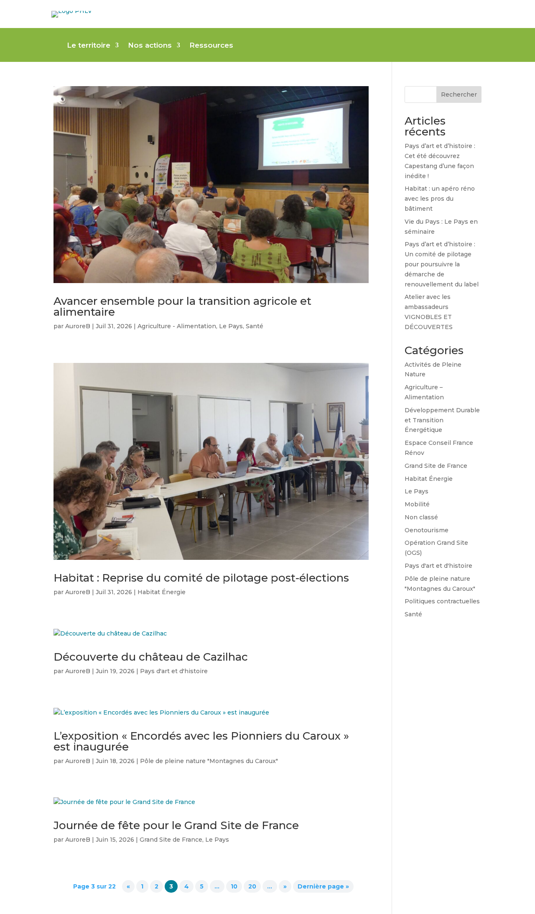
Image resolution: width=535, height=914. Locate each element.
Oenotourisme (426, 530)
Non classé (421, 517)
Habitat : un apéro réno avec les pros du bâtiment (440, 198)
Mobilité (417, 504)
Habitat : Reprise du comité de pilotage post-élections (201, 578)
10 (234, 886)
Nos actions (150, 45)
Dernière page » (323, 886)
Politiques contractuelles (442, 601)
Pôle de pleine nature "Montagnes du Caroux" (209, 761)
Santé (254, 326)
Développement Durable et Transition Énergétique (442, 420)
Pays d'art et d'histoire (174, 671)
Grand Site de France (171, 839)
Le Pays (231, 326)
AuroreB (77, 326)
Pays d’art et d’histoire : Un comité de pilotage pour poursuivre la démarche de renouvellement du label (442, 264)
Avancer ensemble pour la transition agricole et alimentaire (182, 306)
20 (252, 886)
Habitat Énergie (162, 592)
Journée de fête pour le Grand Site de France (176, 825)
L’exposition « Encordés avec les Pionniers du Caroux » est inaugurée (201, 741)
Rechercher (459, 94)
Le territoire (88, 45)
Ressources (211, 45)
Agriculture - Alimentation (177, 326)
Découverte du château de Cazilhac (151, 657)
